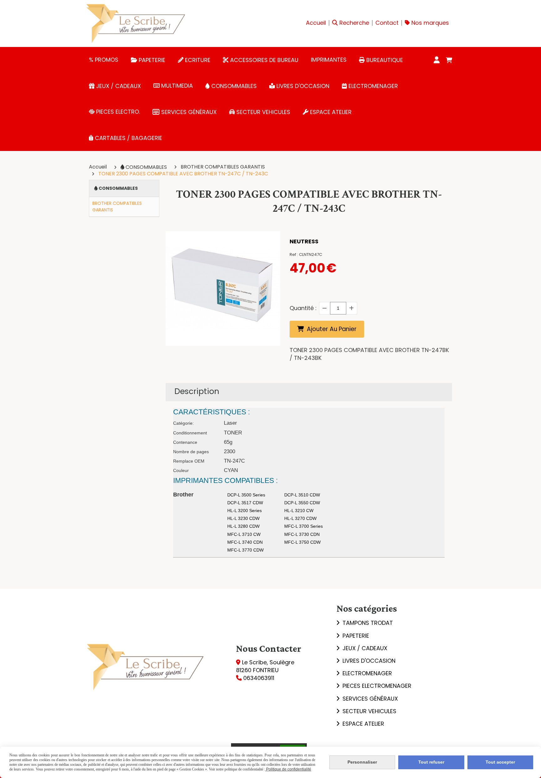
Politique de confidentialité (288, 769)
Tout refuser (431, 762)
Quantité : (303, 308)
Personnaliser (362, 762)
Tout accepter (500, 762)
